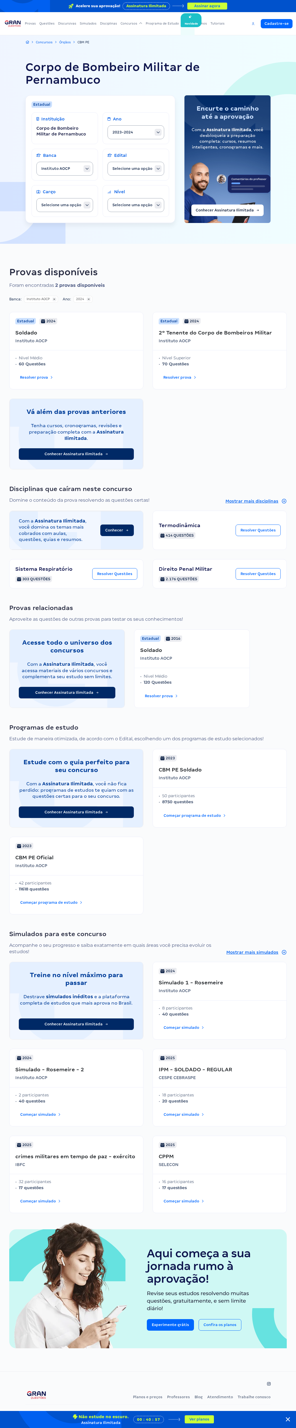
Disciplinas (108, 23)
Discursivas (67, 23)
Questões (47, 23)
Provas (30, 23)
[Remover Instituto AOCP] (54, 299)
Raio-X (187, 23)
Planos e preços (147, 1397)
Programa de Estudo (162, 23)
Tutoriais (217, 23)
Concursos (129, 23)
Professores (178, 1397)
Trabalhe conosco (254, 1397)
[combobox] (136, 132)
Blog (199, 1397)
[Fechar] (288, 1419)
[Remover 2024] (88, 299)
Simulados (88, 23)
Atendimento (220, 1397)
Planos (201, 23)
